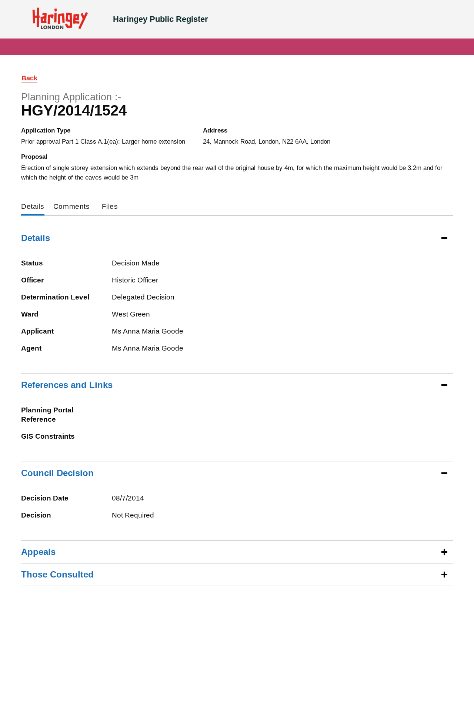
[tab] (32, 207)
